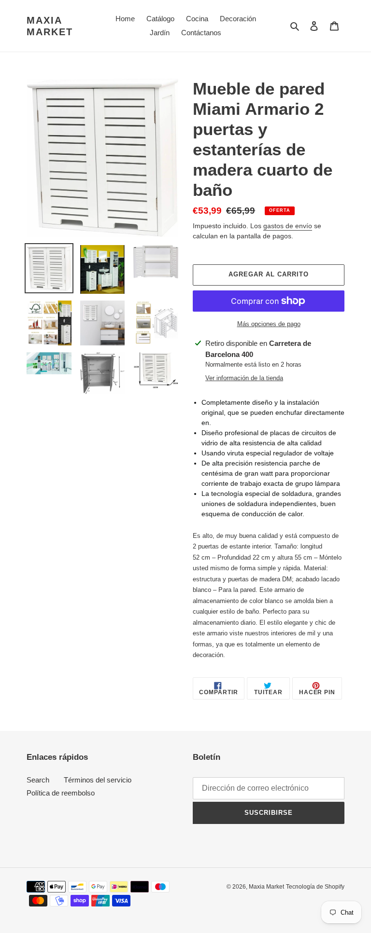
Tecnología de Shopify (315, 886)
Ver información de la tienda (244, 378)
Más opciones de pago (268, 324)
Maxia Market (50, 26)
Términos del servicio (97, 780)
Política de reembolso (61, 793)
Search (38, 780)
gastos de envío (287, 226)
